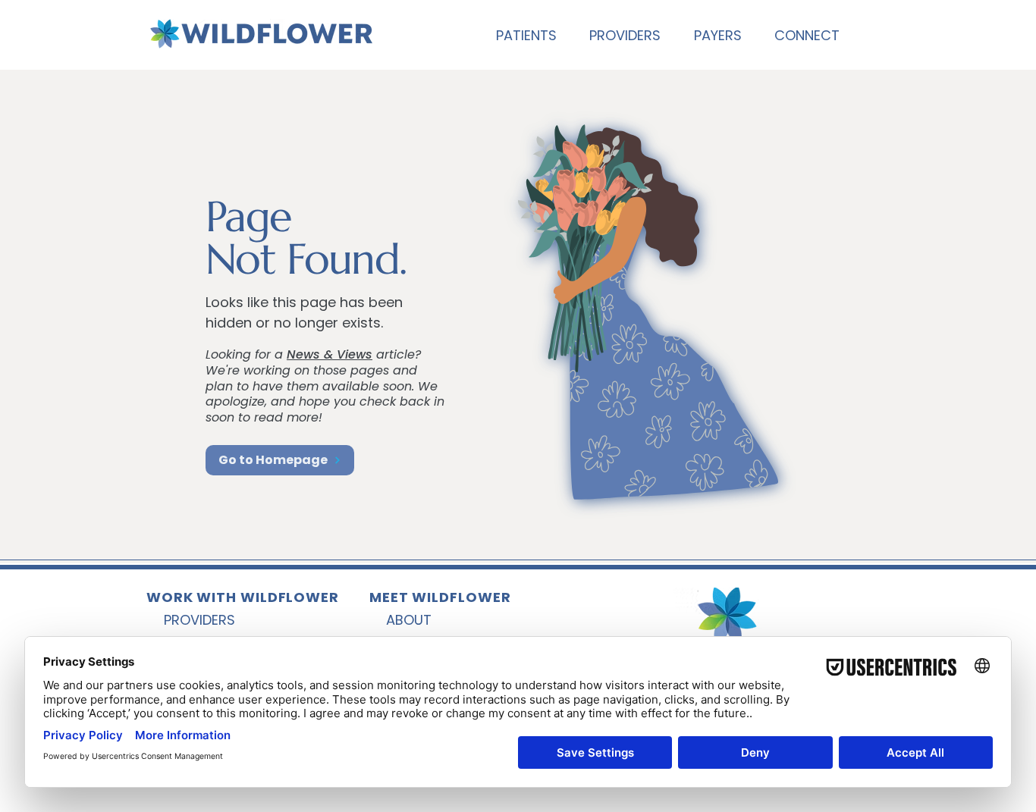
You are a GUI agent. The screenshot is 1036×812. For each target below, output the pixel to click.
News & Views (329, 354)
